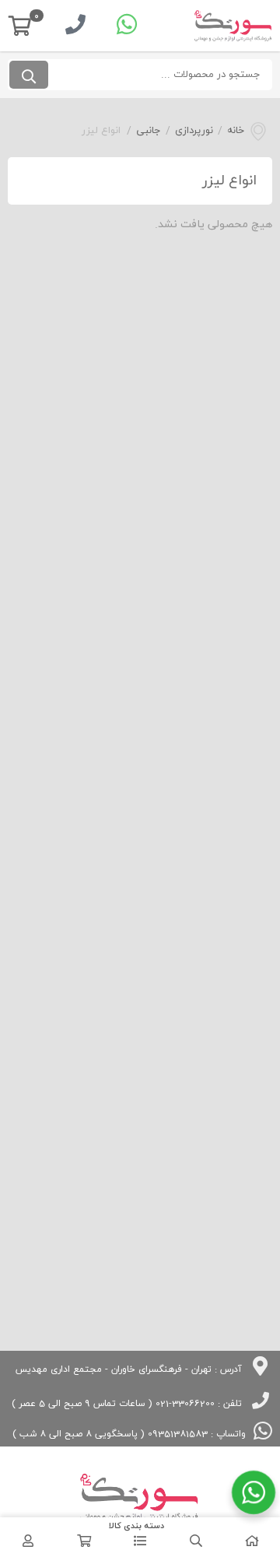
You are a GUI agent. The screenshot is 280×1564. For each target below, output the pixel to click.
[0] (20, 26)
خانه (235, 131)
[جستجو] (28, 75)
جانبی (148, 131)
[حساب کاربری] (28, 1540)
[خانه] (252, 1540)
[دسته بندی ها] (140, 1540)
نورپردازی (194, 131)
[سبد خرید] (84, 1540)
